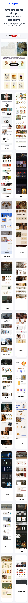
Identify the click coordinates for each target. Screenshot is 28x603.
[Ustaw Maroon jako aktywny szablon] (21, 474)
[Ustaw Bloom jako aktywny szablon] (21, 328)
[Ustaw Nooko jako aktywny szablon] (21, 280)
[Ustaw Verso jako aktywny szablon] (6, 173)
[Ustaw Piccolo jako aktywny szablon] (21, 420)
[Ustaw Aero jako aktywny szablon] (21, 526)
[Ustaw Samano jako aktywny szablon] (21, 224)
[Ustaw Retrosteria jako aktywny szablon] (6, 333)
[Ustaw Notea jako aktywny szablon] (6, 577)
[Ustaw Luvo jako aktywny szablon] (6, 522)
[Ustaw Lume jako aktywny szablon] (6, 423)
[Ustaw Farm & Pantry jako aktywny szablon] (21, 118)
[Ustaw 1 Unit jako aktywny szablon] (6, 119)
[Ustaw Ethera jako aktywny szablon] (6, 283)
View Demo (14, 64)
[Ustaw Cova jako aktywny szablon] (6, 469)
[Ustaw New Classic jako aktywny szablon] (21, 572)
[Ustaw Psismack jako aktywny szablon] (6, 227)
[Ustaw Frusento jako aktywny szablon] (21, 376)
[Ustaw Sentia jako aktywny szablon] (6, 377)
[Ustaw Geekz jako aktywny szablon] (21, 173)
